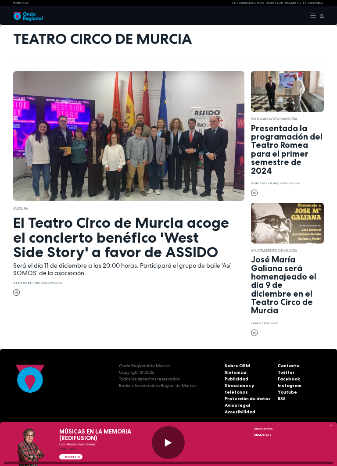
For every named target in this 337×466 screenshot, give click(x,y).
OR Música (261, 435)
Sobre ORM (237, 366)
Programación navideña (274, 119)
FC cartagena (313, 3)
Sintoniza (235, 372)
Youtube (287, 392)
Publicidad (236, 379)
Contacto (288, 366)
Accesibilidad (240, 412)
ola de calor (274, 3)
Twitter (286, 372)
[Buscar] (320, 16)
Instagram (289, 385)
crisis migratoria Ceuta (248, 3)
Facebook (289, 379)
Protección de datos (248, 398)
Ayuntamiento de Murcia (274, 250)
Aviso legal (237, 405)
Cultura (20, 208)
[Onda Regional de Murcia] (28, 16)
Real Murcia (293, 3)
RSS (282, 398)
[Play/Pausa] (168, 442)
